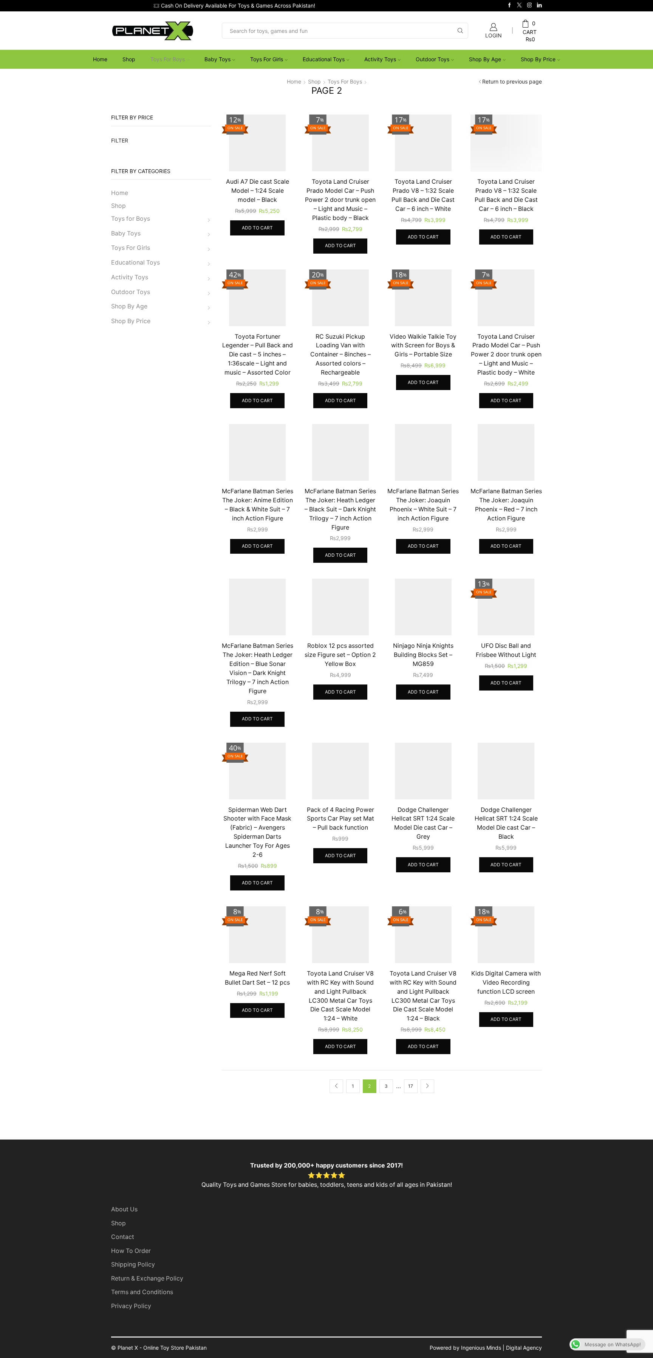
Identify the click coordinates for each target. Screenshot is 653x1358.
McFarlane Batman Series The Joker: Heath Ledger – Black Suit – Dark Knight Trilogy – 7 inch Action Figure (340, 509)
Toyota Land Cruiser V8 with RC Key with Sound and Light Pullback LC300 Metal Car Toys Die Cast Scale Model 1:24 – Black (423, 996)
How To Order (131, 1250)
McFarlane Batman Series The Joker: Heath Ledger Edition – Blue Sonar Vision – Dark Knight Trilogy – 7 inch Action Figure (257, 668)
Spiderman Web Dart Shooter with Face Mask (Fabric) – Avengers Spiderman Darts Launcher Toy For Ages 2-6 (257, 832)
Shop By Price (538, 59)
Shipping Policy (133, 1264)
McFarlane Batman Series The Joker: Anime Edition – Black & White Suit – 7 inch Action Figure (257, 505)
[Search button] (460, 30)
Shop (128, 59)
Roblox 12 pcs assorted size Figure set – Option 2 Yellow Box (340, 654)
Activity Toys (380, 59)
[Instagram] (529, 5)
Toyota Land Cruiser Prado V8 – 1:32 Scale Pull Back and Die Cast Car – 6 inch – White (423, 195)
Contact (122, 1236)
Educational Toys (324, 59)
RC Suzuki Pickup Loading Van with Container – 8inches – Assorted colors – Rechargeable (340, 354)
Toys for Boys (167, 59)
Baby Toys (217, 59)
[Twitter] (519, 5)
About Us (124, 1209)
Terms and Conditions (142, 1292)
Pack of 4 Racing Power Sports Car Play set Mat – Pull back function (340, 819)
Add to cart (257, 228)
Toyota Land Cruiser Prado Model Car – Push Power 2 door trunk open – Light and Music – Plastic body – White (506, 354)
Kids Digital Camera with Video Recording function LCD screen (506, 982)
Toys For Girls (266, 59)
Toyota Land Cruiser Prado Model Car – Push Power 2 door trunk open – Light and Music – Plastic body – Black (340, 199)
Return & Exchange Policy (147, 1278)
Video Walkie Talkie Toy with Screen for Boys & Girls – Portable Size (423, 345)
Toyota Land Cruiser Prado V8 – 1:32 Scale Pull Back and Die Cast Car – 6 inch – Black (506, 195)
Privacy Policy (131, 1306)
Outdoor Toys (432, 59)
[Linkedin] (539, 5)
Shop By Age (485, 59)
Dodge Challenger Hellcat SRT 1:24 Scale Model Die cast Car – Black (506, 823)
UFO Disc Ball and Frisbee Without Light (506, 650)
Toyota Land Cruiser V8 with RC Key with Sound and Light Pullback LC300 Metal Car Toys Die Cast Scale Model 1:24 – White (340, 996)
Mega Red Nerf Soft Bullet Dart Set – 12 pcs (257, 978)
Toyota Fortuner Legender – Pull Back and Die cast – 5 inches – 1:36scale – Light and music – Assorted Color (257, 354)
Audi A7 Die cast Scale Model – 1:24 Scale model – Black (257, 190)
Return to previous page (512, 81)
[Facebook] (509, 5)
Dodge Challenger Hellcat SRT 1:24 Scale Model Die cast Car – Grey (423, 823)
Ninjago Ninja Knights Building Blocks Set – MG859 (423, 654)
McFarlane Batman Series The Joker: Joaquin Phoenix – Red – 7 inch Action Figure (506, 505)
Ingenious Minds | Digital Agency (501, 1347)
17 (410, 1086)
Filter (119, 140)
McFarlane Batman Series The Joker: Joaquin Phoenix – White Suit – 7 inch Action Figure (423, 505)
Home (100, 59)
